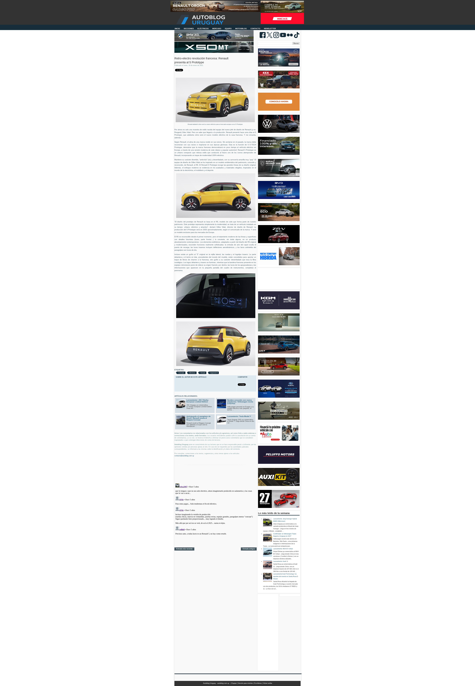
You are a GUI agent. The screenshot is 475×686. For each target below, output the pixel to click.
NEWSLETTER (270, 29)
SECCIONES (189, 29)
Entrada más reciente (184, 549)
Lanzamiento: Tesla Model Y (239, 416)
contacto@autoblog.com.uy (184, 456)
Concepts (181, 373)
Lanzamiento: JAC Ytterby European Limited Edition (197, 401)
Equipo (234, 683)
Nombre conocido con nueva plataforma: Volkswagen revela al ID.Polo (240, 401)
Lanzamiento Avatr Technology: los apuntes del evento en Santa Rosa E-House (285, 576)
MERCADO (216, 29)
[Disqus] (215, 513)
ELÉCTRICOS (203, 29)
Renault (203, 373)
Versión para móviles (245, 683)
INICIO (177, 29)
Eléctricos (192, 373)
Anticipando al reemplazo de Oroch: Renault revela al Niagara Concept (198, 418)
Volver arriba (267, 683)
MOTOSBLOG (241, 29)
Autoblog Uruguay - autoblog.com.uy (216, 683)
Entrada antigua (249, 549)
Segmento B (214, 373)
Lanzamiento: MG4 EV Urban (283, 549)
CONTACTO (255, 29)
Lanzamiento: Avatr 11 (280, 561)
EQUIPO (228, 29)
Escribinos (258, 683)
